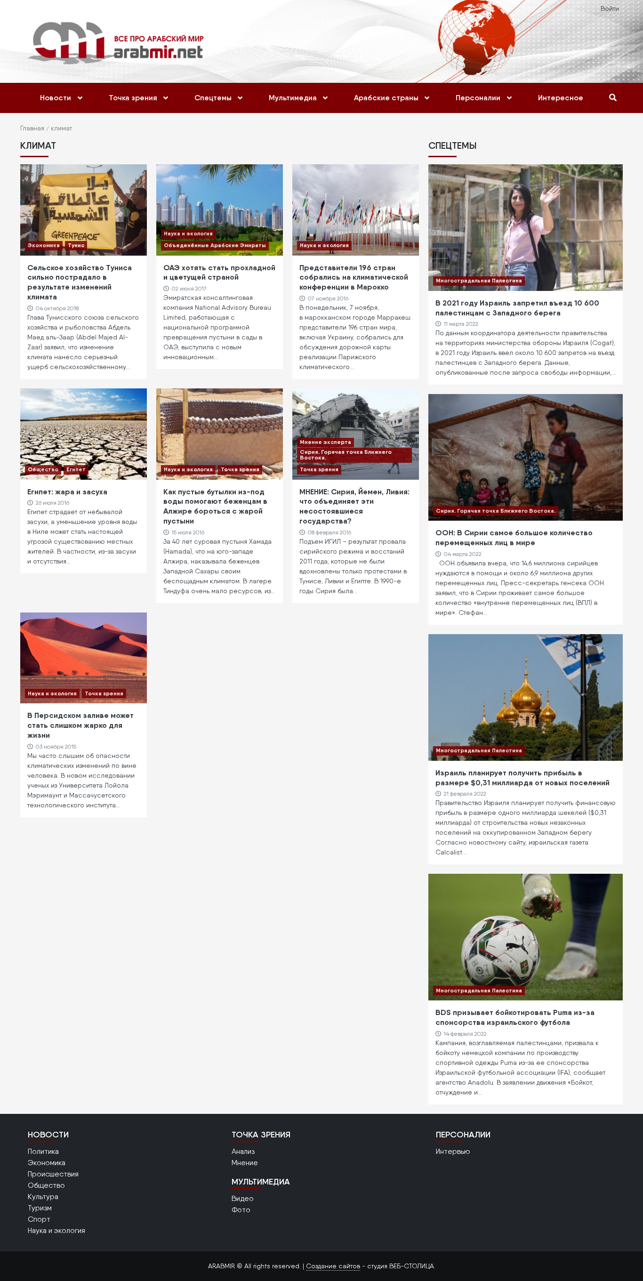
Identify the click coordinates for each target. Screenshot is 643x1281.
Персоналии (478, 97)
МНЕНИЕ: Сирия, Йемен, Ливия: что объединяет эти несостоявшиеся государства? (354, 506)
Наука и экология (188, 233)
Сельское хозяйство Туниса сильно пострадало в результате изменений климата (79, 282)
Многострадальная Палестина (479, 280)
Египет (76, 469)
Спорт (39, 1219)
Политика (43, 1151)
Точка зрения (133, 97)
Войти (610, 8)
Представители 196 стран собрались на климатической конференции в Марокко (353, 277)
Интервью (453, 1151)
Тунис (76, 245)
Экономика (44, 245)
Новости (55, 97)
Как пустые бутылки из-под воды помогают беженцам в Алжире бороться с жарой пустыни (215, 506)
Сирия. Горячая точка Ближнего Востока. (346, 454)
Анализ (243, 1151)
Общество (43, 469)
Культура (43, 1196)
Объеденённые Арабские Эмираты (215, 245)
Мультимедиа (293, 97)
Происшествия (53, 1173)
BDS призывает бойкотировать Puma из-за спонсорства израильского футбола (515, 1017)
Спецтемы (213, 97)
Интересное (560, 97)
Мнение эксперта (325, 441)
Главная (32, 128)
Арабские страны (386, 97)
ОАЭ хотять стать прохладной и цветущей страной (219, 272)
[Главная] (117, 42)
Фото (241, 1209)
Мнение (245, 1162)
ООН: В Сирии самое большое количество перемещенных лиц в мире (514, 537)
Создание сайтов (333, 1266)
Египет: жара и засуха (67, 491)
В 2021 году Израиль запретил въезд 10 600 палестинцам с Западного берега (517, 307)
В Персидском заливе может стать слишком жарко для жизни (80, 725)
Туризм (40, 1207)
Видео (243, 1198)
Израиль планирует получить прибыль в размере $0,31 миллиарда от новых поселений (522, 777)
